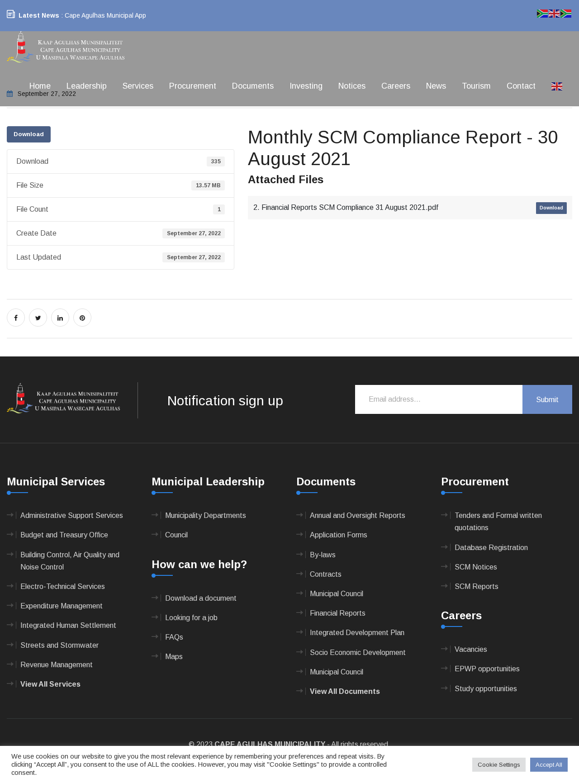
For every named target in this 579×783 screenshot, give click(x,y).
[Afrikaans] (543, 13)
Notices (351, 85)
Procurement (192, 85)
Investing (306, 85)
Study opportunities (486, 689)
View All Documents (345, 691)
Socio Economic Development (358, 652)
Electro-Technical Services (62, 586)
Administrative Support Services (71, 515)
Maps (174, 656)
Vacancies (471, 649)
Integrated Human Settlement (68, 625)
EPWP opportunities (487, 669)
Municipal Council (336, 594)
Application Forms (338, 535)
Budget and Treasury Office (64, 535)
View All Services (50, 684)
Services (138, 85)
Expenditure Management (61, 606)
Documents (253, 85)
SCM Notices (476, 567)
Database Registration (491, 547)
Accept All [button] (549, 764)
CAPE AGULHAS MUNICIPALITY (269, 744)
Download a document (201, 598)
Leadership (86, 85)
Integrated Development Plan (357, 632)
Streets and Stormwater (59, 645)
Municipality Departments (205, 515)
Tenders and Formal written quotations (498, 521)
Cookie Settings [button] (499, 764)
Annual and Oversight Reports (357, 515)
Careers (395, 85)
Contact (521, 85)
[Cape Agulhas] (65, 48)
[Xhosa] (566, 13)
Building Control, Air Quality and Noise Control (69, 561)
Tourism (476, 85)
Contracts (326, 574)
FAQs (174, 637)
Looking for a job (191, 618)
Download (29, 134)
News (436, 85)
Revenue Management (56, 665)
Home (40, 85)
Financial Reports (337, 613)
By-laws (323, 555)
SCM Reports (476, 586)
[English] (557, 86)
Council (176, 535)
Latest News (39, 15)
